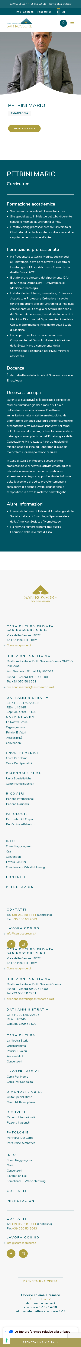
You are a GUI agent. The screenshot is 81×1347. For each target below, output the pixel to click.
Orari (9, 851)
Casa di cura (20, 717)
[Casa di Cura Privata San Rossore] (19, 22)
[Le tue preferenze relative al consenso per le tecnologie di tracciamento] (6, 1340)
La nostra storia (17, 722)
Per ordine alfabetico (20, 824)
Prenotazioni (44, 12)
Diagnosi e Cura (23, 773)
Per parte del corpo (19, 819)
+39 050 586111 (38, 4)
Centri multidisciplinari (20, 784)
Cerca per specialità (19, 763)
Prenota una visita (24, 128)
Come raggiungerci (19, 645)
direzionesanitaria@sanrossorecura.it (30, 687)
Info (18, 12)
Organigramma (15, 727)
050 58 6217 (40, 1299)
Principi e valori (16, 732)
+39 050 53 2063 (24, 919)
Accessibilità (14, 738)
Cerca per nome (17, 758)
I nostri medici (22, 753)
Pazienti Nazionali (17, 804)
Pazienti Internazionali (20, 799)
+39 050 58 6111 (23, 915)
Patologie (17, 814)
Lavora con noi (16, 862)
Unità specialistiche (18, 778)
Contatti (28, 12)
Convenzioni (13, 743)
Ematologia (19, 113)
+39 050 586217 (18, 4)
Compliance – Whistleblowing (25, 867)
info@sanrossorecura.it (21, 934)
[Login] (65, 24)
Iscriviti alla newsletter (60, 4)
